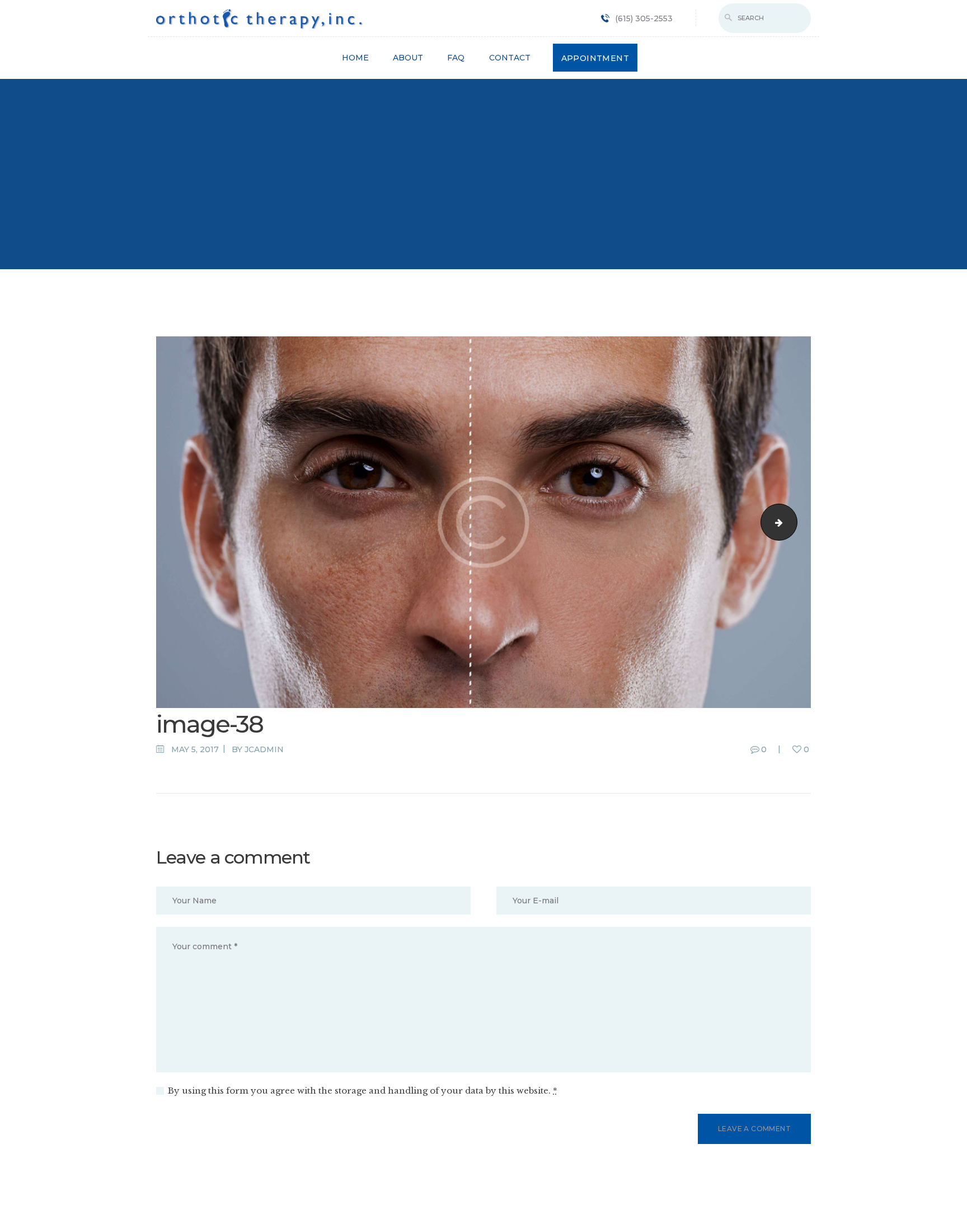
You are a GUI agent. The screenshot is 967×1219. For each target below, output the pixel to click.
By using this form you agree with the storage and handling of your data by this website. (362, 1090)
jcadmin (264, 749)
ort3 (792, 522)
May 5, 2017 (195, 749)
